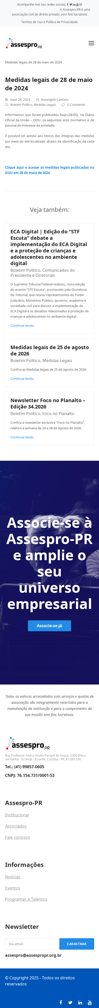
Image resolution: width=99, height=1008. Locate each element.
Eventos (12, 888)
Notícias (13, 877)
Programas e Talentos (26, 899)
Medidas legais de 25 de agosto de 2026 (49, 350)
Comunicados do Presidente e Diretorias (42, 272)
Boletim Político (21, 104)
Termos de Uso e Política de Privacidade (49, 22)
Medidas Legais (45, 104)
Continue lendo (22, 325)
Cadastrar (76, 944)
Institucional (17, 815)
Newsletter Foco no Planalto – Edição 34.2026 (47, 403)
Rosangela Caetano (55, 99)
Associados (16, 826)
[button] (91, 43)
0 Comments (76, 104)
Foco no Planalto (58, 413)
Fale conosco (17, 837)
